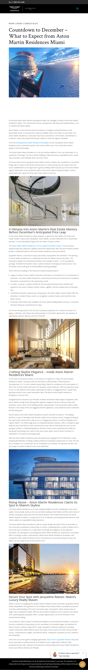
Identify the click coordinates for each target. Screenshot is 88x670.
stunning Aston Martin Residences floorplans (32, 143)
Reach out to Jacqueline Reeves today (61, 639)
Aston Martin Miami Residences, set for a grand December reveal (36, 246)
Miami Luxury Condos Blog (23, 24)
